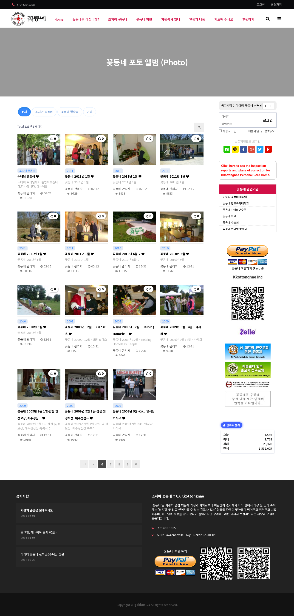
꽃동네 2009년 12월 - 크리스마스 (85, 330)
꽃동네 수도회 (231, 222)
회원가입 (276, 4)
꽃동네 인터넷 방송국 (235, 229)
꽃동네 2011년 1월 (78, 176)
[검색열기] (267, 18)
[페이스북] (243, 149)
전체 (24, 112)
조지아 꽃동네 (117, 19)
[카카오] (235, 149)
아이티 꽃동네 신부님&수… (253, 105)
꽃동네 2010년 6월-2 (127, 254)
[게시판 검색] (199, 127)
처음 (84, 464)
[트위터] (260, 149)
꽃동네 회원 (144, 19)
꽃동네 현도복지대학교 (236, 203)
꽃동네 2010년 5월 (30, 327)
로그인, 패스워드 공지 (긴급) (39, 532)
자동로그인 (229, 131)
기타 (89, 112)
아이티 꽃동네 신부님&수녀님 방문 (42, 554)
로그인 (261, 4)
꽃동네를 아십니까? (86, 19)
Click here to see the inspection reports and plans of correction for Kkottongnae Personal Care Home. (245, 170)
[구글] (251, 149)
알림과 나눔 (197, 19)
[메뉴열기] (279, 18)
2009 (70, 321)
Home (58, 19)
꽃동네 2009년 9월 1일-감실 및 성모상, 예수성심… (37, 414)
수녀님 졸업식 (26, 176)
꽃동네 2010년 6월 (173, 254)
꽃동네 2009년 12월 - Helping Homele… (134, 330)
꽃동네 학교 (229, 216)
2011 (70, 171)
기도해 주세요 (223, 19)
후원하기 (248, 19)
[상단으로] (283, 605)
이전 (93, 464)
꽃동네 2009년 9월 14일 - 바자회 (180, 330)
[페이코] (268, 149)
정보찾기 (269, 131)
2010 (118, 248)
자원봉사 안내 (170, 19)
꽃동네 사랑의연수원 (234, 210)
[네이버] (226, 149)
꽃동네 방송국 (70, 112)
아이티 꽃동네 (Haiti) (235, 197)
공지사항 (22, 496)
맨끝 (136, 464)
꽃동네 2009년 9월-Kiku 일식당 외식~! (134, 414)
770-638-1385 (25, 4)
